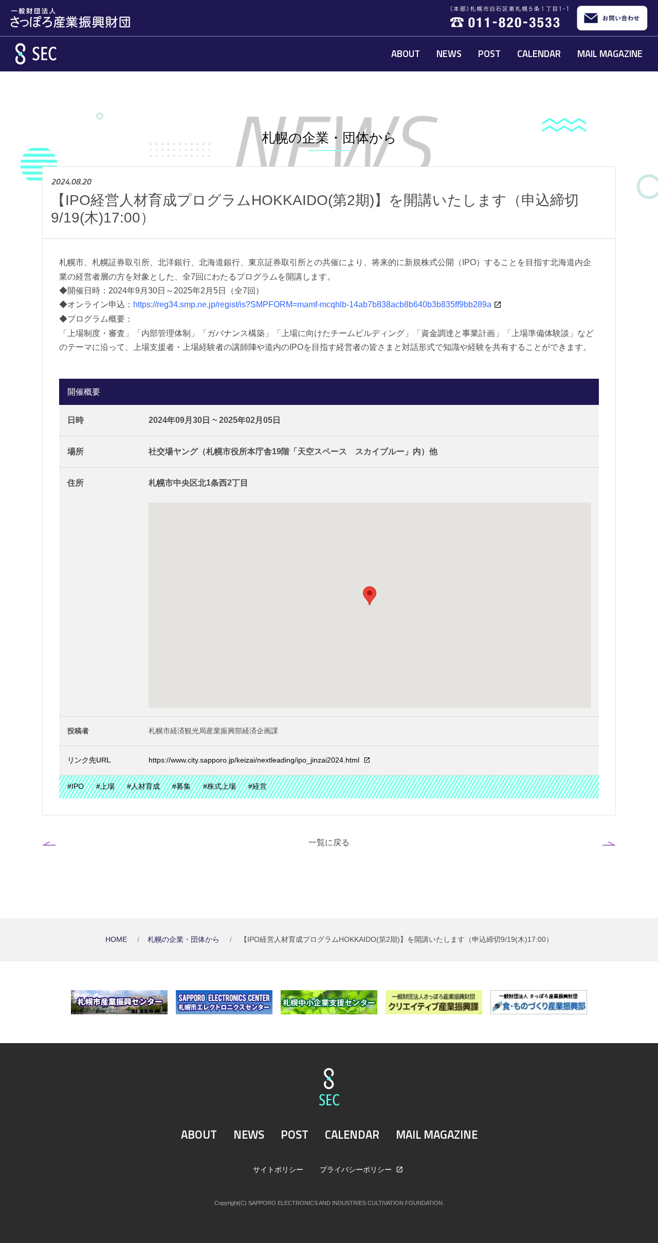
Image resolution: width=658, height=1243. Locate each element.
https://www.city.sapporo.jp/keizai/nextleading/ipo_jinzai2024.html (255, 760)
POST (489, 53)
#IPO (75, 786)
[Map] (370, 605)
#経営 (257, 786)
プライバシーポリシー (357, 1169)
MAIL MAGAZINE (610, 53)
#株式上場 (219, 786)
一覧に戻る (329, 842)
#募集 (181, 786)
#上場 (105, 786)
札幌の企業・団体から (185, 939)
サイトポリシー (278, 1169)
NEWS (449, 53)
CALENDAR (539, 53)
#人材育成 (143, 786)
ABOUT (405, 53)
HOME (117, 939)
